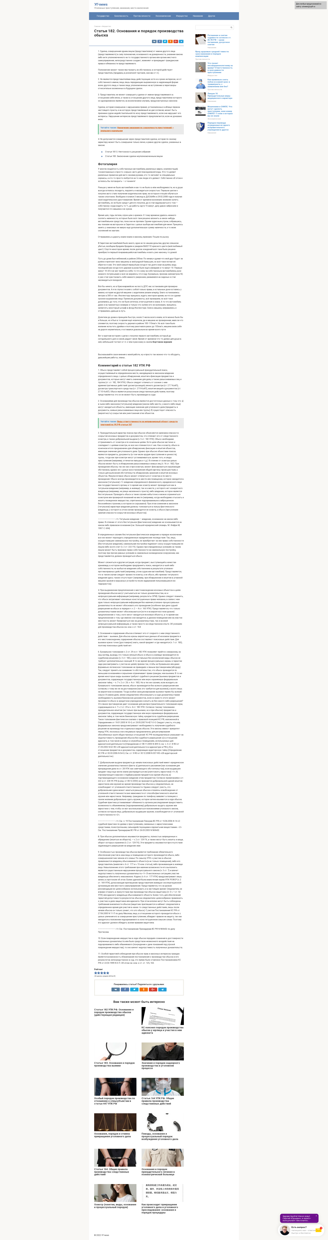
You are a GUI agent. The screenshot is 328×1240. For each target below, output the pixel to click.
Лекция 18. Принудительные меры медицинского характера (220, 95)
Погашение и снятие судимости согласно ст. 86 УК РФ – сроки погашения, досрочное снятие (219, 40)
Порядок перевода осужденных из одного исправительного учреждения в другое (219, 126)
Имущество (182, 16)
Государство (103, 16)
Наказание (198, 16)
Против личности (141, 16)
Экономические (163, 16)
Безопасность (121, 16)
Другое (211, 16)
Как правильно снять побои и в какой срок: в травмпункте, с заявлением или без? (219, 83)
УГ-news (101, 4)
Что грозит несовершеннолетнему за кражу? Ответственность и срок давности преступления (220, 68)
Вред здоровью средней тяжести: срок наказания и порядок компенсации (212, 53)
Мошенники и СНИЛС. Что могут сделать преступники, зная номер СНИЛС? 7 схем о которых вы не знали (220, 111)
